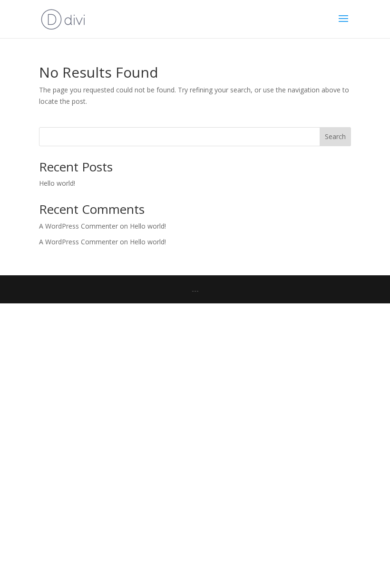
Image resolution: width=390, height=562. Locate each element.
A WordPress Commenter (78, 241)
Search (335, 136)
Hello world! (57, 183)
